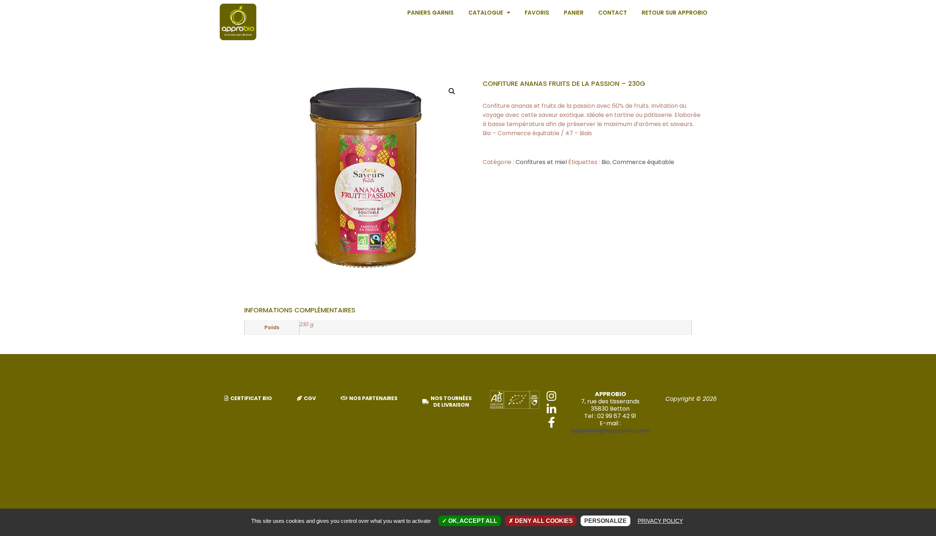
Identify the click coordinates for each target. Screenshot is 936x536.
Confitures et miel (541, 162)
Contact (612, 12)
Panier (574, 12)
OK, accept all (472, 521)
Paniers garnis (430, 12)
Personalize (605, 521)
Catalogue (485, 12)
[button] (451, 91)
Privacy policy (660, 521)
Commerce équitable (643, 162)
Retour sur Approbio (674, 12)
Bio (605, 162)
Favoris (537, 12)
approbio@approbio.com (610, 430)
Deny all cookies (543, 521)
